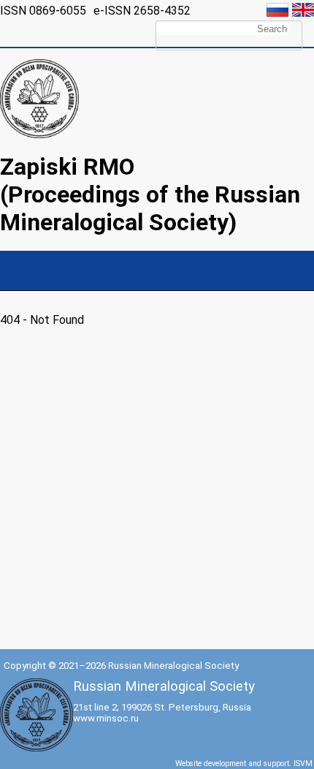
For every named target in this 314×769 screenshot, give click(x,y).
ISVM (303, 763)
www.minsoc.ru (106, 718)
